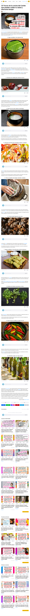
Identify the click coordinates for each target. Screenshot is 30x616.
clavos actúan (8, 388)
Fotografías (16, 508)
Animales (16, 479)
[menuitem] (10, 1)
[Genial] (5, 1)
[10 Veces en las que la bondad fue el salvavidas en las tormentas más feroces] (8, 584)
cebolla (11, 100)
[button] (5, 402)
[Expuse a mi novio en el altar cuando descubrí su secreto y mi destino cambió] (8, 551)
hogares (19, 389)
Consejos (2, 531)
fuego (23, 72)
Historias (2, 447)
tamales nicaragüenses (6, 281)
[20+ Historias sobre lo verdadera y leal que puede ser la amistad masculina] (8, 438)
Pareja (2, 560)
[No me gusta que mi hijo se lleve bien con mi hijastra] (8, 570)
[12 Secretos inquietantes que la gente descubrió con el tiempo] (8, 453)
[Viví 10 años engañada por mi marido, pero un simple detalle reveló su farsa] (22, 536)
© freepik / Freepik (3, 127)
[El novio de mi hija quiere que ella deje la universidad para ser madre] (22, 599)
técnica (4, 212)
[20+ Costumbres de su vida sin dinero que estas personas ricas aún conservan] (8, 522)
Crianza (16, 447)
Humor (2, 478)
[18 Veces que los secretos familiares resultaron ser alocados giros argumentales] (22, 522)
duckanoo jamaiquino (22, 281)
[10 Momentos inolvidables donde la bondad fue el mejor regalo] (22, 584)
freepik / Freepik (26, 399)
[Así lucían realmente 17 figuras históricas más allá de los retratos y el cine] (22, 499)
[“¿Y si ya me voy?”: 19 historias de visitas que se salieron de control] (8, 470)
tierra (6, 210)
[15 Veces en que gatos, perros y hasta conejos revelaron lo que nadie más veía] (22, 470)
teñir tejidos (16, 104)
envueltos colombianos (13, 281)
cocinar (13, 72)
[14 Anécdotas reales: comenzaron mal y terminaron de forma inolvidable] (22, 453)
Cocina (2, 3)
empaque (10, 277)
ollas (20, 72)
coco (6, 243)
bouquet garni (5, 314)
